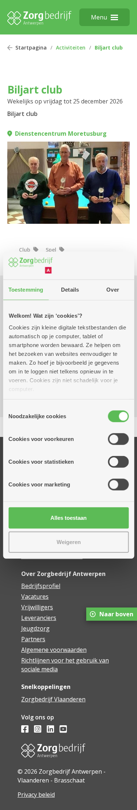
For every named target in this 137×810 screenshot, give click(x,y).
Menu (99, 17)
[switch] (118, 439)
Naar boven (116, 614)
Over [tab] (112, 290)
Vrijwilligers (37, 607)
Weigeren (69, 542)
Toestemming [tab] (25, 290)
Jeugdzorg (35, 628)
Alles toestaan (68, 518)
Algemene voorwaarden (54, 650)
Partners (33, 639)
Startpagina (31, 47)
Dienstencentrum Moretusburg (61, 133)
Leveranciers (38, 618)
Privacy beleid (36, 795)
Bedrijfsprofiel (40, 586)
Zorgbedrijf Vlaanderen (53, 699)
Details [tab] (70, 290)
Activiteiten (70, 47)
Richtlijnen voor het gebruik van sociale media (65, 664)
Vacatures (35, 596)
